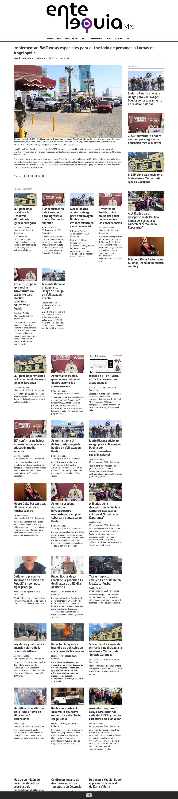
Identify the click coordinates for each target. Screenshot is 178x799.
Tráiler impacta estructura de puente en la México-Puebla (105, 580)
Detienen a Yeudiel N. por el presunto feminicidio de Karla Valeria (105, 783)
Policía (109, 39)
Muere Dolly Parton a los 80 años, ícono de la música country (30, 507)
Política (118, 39)
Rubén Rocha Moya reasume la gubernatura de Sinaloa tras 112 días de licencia (67, 582)
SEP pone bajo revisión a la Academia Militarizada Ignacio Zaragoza (25, 216)
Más (127, 39)
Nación (84, 39)
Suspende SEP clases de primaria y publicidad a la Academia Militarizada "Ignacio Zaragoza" (105, 649)
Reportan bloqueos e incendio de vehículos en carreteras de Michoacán (67, 647)
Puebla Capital (71, 39)
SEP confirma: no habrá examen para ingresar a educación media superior (53, 216)
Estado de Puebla (53, 39)
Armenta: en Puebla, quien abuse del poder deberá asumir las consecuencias (110, 216)
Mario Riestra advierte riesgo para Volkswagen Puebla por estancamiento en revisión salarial (82, 217)
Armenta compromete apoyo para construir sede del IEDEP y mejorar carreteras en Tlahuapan (105, 714)
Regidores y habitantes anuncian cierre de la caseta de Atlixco (29, 647)
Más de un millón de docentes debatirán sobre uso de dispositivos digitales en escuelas (29, 787)
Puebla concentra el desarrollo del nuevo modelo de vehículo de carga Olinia (66, 714)
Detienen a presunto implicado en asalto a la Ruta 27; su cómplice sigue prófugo (29, 582)
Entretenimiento (21, 515)
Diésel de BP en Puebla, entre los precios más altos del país (104, 379)
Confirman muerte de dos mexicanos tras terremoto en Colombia (66, 783)
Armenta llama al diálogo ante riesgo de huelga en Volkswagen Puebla (53, 291)
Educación (93, 659)
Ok (89, 795)
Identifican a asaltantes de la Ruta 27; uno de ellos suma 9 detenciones (29, 714)
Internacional (96, 39)
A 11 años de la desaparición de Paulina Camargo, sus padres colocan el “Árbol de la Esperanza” (104, 511)
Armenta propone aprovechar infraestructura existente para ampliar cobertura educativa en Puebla (25, 296)
